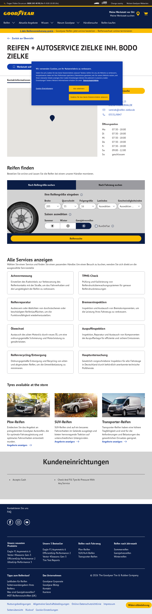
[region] (77, 83)
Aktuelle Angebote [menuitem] (28, 22)
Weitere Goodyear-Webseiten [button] (137, 3)
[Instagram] (19, 522)
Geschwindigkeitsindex (130, 200)
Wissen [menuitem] (45, 22)
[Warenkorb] (145, 13)
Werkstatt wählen (26, 66)
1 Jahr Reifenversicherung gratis (36, 30)
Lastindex (102, 200)
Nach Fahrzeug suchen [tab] (110, 184)
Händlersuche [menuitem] (90, 22)
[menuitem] (96, 2)
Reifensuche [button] (123, 90)
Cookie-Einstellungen (44, 88)
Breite (48, 200)
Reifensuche (76, 238)
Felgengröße (86, 200)
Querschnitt (68, 200)
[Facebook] (10, 522)
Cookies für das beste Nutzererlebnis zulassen (89, 97)
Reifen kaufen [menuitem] (108, 22)
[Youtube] (27, 522)
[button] (81, 195)
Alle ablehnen (78, 89)
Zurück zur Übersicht (23, 38)
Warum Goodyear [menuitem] (66, 22)
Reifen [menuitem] (7, 22)
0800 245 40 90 (33, 3)
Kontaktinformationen (18, 80)
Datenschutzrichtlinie (91, 80)
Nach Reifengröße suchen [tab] (41, 184)
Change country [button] (117, 3)
